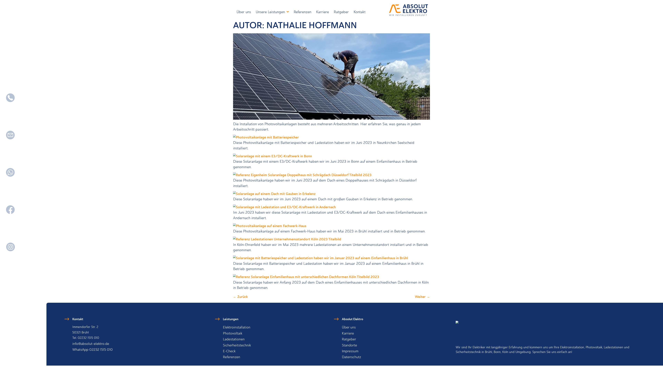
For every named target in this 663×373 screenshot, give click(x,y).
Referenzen (302, 12)
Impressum (350, 351)
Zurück (240, 296)
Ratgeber (341, 12)
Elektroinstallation (236, 327)
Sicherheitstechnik (237, 345)
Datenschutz (351, 357)
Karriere (322, 12)
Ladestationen (234, 339)
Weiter (422, 296)
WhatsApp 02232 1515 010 (92, 349)
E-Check (229, 351)
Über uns (244, 12)
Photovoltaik (232, 333)
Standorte (349, 345)
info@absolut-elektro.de (90, 344)
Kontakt (360, 12)
